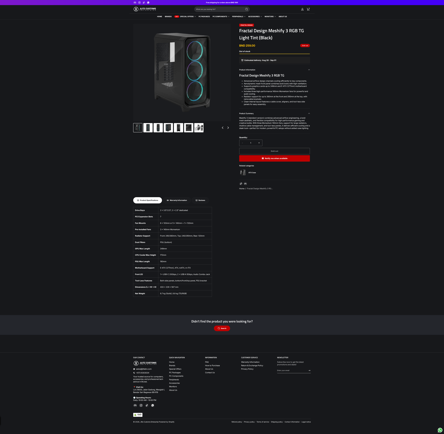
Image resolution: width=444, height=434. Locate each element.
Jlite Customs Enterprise (149, 422)
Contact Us (210, 372)
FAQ (207, 362)
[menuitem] (186, 362)
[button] (308, 9)
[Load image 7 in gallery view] (199, 127)
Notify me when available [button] (276, 158)
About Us (173, 390)
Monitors (173, 386)
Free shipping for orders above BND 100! (222, 2)
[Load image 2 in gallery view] (148, 127)
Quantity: (243, 137)
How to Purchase (212, 365)
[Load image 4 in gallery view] (168, 127)
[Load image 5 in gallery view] (178, 127)
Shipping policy (277, 422)
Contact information (292, 422)
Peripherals (174, 379)
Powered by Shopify (166, 422)
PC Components (176, 376)
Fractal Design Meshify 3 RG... (260, 188)
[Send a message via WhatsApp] (440, 430)
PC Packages (175, 372)
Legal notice (306, 422)
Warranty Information (250, 362)
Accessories (174, 383)
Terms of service (263, 422)
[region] (222, 2)
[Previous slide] (222, 127)
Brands (172, 365)
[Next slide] (228, 127)
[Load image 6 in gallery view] (188, 127)
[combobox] (218, 9)
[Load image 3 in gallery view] (158, 127)
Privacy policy (249, 422)
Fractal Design (247, 25)
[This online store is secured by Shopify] (137, 415)
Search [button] (223, 328)
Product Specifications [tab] (149, 200)
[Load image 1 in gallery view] (137, 127)
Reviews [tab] (202, 200)
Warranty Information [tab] (178, 200)
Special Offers (175, 369)
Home (241, 188)
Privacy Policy (247, 369)
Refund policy (237, 422)
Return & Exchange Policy (252, 365)
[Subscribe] (308, 370)
